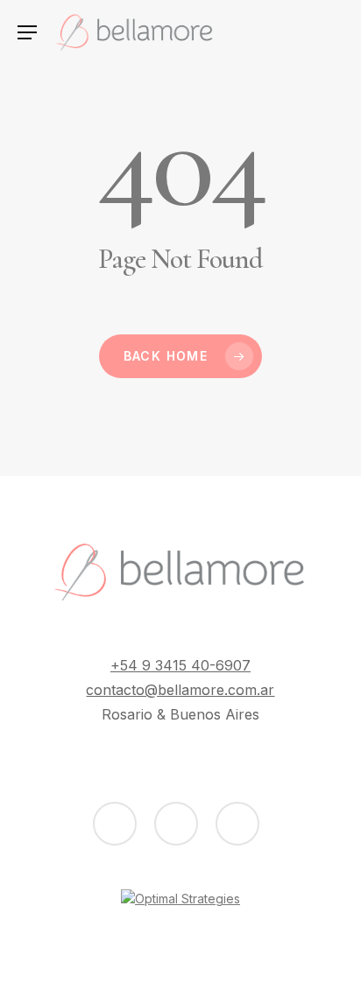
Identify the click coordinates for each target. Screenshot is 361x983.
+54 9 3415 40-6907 (180, 665)
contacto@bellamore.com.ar (180, 690)
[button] (26, 33)
